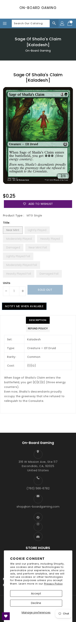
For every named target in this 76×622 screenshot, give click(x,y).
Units (7, 283)
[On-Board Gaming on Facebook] (38, 517)
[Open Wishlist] (6, 616)
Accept (36, 593)
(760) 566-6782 (38, 488)
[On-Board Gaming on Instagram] (38, 527)
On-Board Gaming (38, 8)
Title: (6, 223)
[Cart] (70, 23)
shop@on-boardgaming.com (38, 506)
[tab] (38, 320)
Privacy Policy (53, 584)
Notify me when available (24, 306)
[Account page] (62, 23)
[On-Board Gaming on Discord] (38, 536)
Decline (36, 603)
